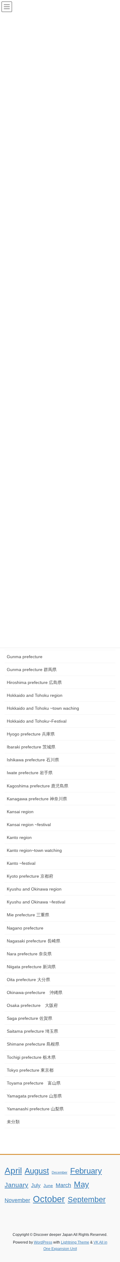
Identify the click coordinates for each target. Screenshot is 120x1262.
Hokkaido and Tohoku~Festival (36, 721)
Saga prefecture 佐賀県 (29, 1018)
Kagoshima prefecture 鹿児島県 (37, 785)
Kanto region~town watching (34, 850)
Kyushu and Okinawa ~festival (36, 901)
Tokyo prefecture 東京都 (30, 1070)
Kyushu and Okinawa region (34, 889)
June (48, 1185)
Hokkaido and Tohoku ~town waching (43, 708)
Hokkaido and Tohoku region (34, 695)
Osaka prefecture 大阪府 (32, 1005)
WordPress (43, 1242)
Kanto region (19, 837)
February (86, 1171)
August (37, 1170)
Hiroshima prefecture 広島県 (34, 682)
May (81, 1184)
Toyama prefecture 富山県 (34, 1083)
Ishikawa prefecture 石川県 (33, 759)
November (17, 1200)
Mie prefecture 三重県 (28, 914)
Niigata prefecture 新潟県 (31, 966)
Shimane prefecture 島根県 (33, 1044)
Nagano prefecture (25, 928)
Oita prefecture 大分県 (28, 979)
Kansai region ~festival (29, 824)
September (87, 1199)
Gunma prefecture (24, 656)
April (13, 1170)
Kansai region (20, 811)
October (49, 1199)
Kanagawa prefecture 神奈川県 (37, 798)
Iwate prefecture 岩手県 (30, 772)
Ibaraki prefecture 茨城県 (31, 746)
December (59, 1172)
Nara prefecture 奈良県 (29, 953)
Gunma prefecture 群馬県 (32, 669)
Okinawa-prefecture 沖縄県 (34, 992)
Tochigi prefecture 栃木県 (31, 1057)
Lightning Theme (75, 1242)
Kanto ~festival (21, 863)
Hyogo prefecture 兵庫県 (31, 734)
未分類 (13, 1121)
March (63, 1185)
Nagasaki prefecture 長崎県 (33, 940)
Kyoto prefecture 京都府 (30, 876)
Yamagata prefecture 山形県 (34, 1095)
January (16, 1185)
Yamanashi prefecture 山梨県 (35, 1108)
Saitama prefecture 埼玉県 (32, 1031)
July (36, 1185)
